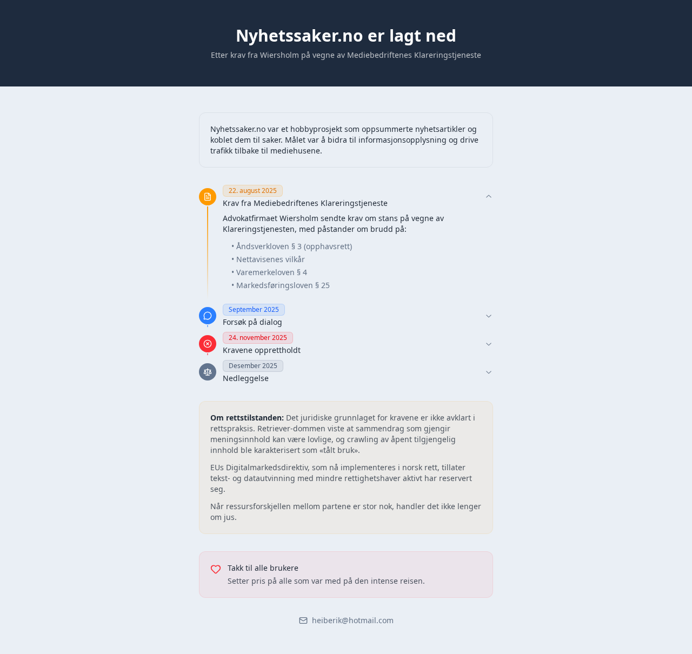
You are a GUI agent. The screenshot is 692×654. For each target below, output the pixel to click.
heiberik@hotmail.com (353, 620)
